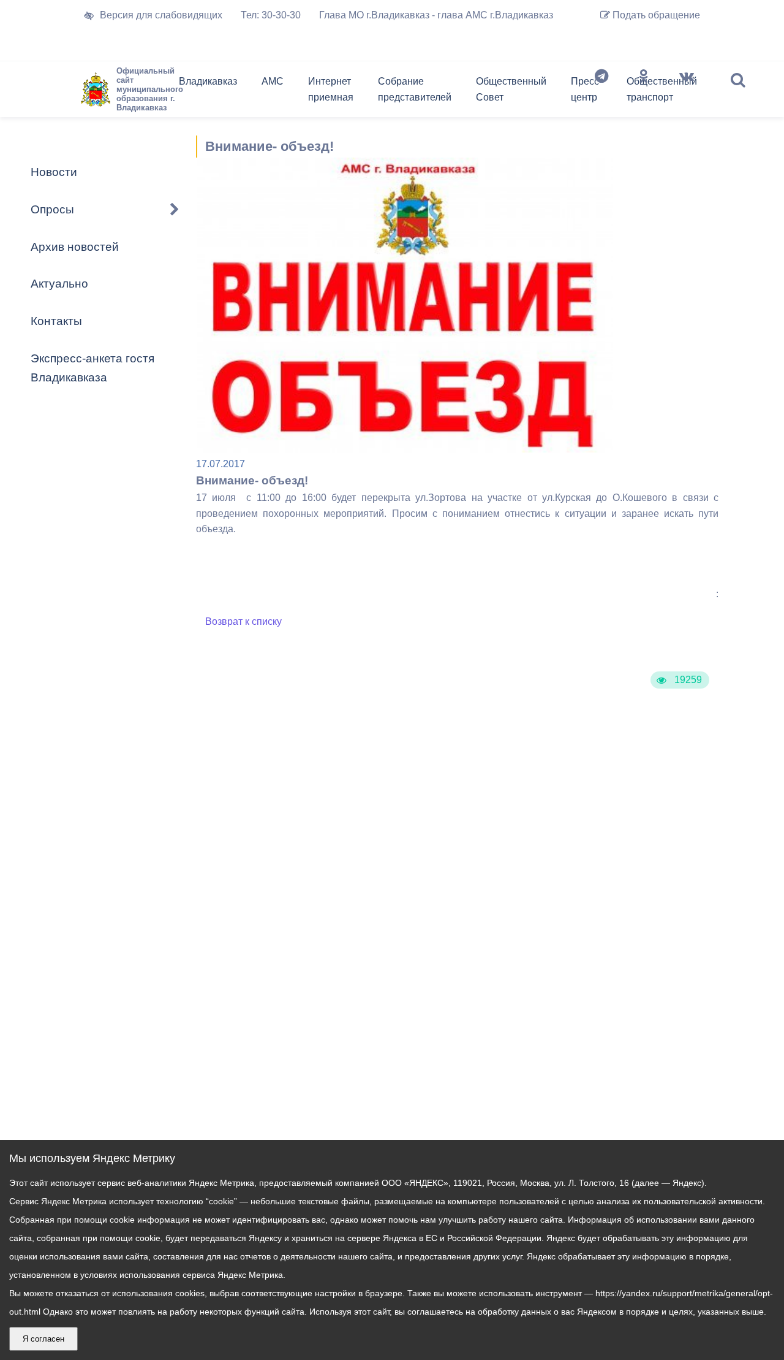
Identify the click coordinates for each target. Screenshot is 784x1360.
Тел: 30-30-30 (271, 15)
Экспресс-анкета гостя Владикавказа (92, 368)
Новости (54, 172)
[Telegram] (601, 92)
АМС (273, 81)
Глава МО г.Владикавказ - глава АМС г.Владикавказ (436, 15)
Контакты (56, 321)
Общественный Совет (511, 89)
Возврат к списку (243, 621)
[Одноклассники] (644, 92)
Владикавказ (208, 81)
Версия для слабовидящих (161, 15)
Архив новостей (75, 246)
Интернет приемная (330, 89)
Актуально (59, 283)
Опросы (52, 209)
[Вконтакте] (686, 92)
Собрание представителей (414, 89)
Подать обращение (655, 15)
